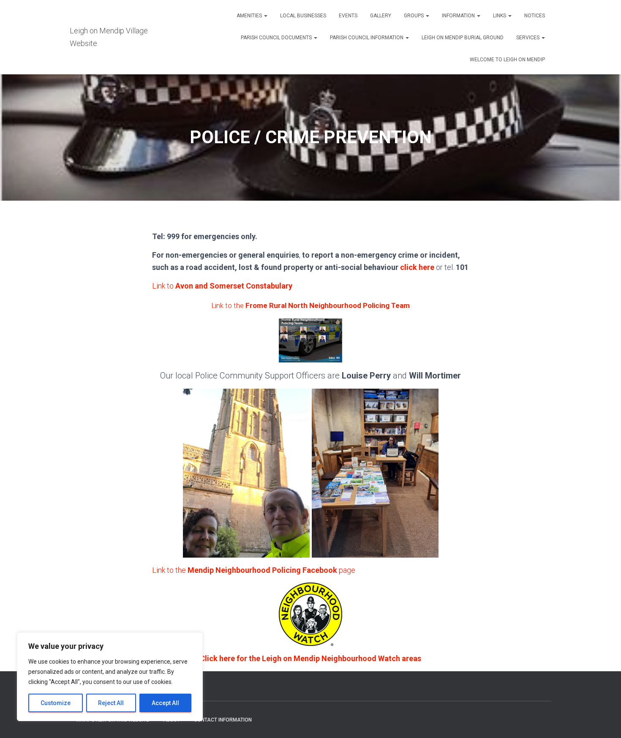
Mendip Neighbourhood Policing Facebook (262, 570)
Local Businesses (303, 16)
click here (417, 267)
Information (459, 16)
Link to (222, 285)
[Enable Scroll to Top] (604, 721)
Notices (534, 16)
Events (348, 16)
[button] (265, 16)
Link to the (310, 305)
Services (528, 38)
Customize (56, 703)
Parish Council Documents (277, 38)
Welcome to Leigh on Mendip (507, 60)
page (346, 570)
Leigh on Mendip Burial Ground (463, 38)
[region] (110, 676)
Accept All (165, 703)
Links (500, 16)
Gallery (380, 16)
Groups (414, 16)
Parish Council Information (367, 38)
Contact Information (223, 720)
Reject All (111, 703)
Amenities (250, 16)
